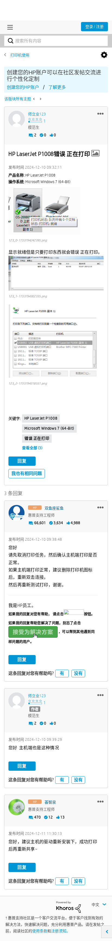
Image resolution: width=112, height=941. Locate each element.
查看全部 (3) (32, 447)
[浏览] (8, 27)
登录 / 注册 (94, 26)
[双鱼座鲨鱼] (16, 513)
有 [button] (62, 673)
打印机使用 (19, 55)
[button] (100, 113)
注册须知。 (60, 931)
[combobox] (56, 40)
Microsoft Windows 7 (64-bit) (49, 428)
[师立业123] (16, 119)
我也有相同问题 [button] (26, 473)
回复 (22, 461)
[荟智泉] (16, 807)
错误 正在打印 (36, 438)
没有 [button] (78, 673)
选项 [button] (104, 55)
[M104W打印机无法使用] (34, 98)
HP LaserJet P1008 (40, 418)
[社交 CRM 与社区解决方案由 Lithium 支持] (68, 906)
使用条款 (39, 931)
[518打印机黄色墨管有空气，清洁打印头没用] (40, 98)
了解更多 (57, 87)
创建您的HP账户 (23, 87)
